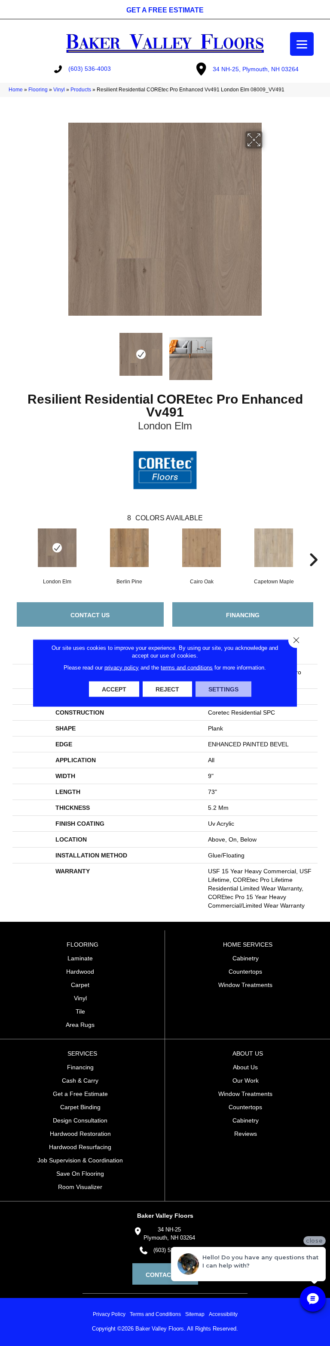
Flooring (38, 90)
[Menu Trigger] (302, 44)
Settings (223, 689)
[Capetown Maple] (274, 547)
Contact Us (90, 615)
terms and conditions (187, 667)
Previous (62, 354)
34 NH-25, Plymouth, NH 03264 (256, 69)
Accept (114, 689)
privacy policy (121, 667)
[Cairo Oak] (201, 547)
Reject (167, 689)
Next (268, 354)
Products (80, 90)
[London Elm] (57, 547)
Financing (243, 615)
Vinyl (59, 90)
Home (16, 90)
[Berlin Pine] (129, 547)
